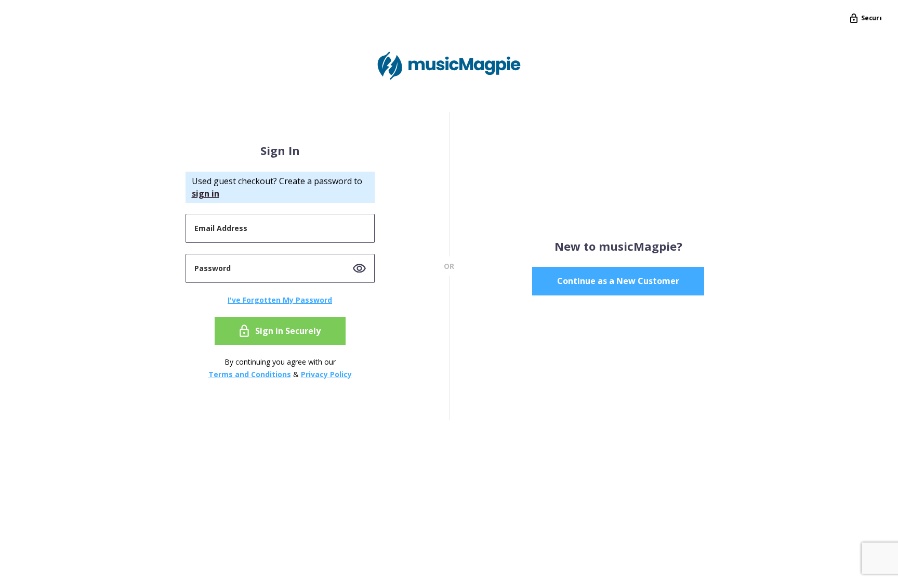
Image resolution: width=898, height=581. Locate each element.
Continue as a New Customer (618, 281)
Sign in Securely (288, 331)
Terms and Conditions (249, 374)
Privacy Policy (326, 374)
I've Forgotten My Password (280, 300)
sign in (205, 193)
